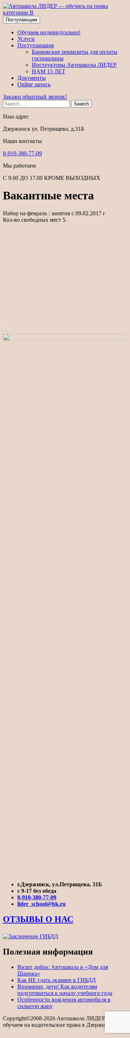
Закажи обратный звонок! (35, 97)
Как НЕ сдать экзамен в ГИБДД (56, 980)
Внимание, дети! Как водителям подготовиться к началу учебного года (64, 989)
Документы (31, 78)
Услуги (26, 39)
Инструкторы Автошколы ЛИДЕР (74, 65)
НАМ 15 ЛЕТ (48, 71)
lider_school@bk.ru (41, 904)
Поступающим (21, 19)
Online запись (34, 84)
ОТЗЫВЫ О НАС (38, 919)
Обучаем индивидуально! (49, 32)
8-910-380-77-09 (22, 153)
